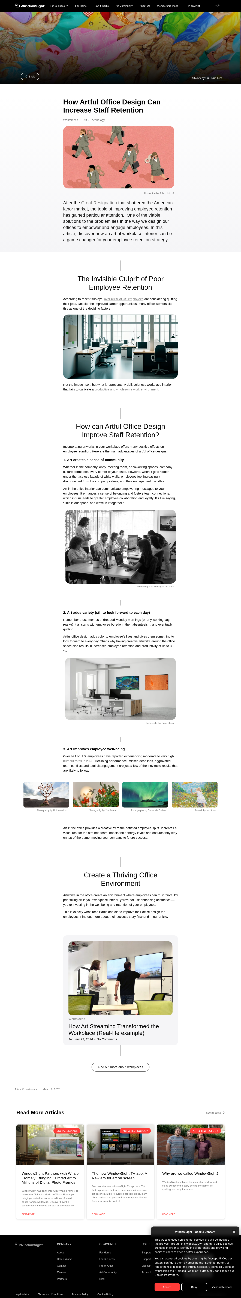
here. (175, 1275)
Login (217, 5)
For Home (81, 5)
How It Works (101, 5)
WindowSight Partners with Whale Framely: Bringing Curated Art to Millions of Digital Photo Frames (50, 1177)
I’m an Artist (193, 5)
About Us (145, 5)
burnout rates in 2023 (78, 761)
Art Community (124, 5)
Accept (167, 1286)
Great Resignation (99, 202)
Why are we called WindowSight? (190, 1173)
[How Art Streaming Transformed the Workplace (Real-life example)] (120, 978)
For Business (57, 5)
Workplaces (76, 1019)
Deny (194, 1286)
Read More (28, 1214)
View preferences (222, 1286)
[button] (234, 1232)
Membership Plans (167, 5)
